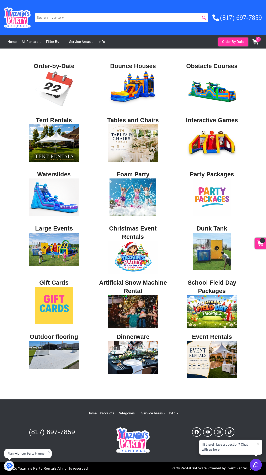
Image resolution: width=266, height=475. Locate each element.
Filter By (52, 42)
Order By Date (233, 42)
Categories (126, 413)
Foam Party (133, 174)
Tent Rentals (54, 120)
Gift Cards (54, 282)
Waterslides (54, 174)
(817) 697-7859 (52, 432)
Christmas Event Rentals (133, 232)
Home (12, 42)
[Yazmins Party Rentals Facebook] (196, 432)
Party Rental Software (189, 468)
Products (107, 413)
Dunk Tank (212, 228)
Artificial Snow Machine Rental (133, 286)
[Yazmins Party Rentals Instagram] (218, 432)
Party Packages (212, 174)
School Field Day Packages (212, 286)
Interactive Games (212, 120)
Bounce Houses (133, 66)
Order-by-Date (54, 66)
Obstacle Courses (212, 66)
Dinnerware (133, 336)
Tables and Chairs (133, 120)
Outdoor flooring (54, 336)
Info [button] (102, 42)
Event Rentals (212, 336)
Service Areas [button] (80, 42)
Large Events (54, 228)
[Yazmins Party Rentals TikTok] (229, 432)
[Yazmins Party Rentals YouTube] (207, 432)
